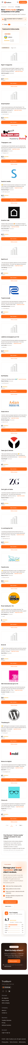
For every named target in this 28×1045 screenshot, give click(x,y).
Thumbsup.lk (5, 722)
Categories (3, 6)
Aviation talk (5, 220)
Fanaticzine (5, 567)
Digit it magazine (6, 65)
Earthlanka (4, 376)
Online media (11, 6)
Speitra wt (4, 259)
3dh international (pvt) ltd (9, 684)
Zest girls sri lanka (7, 489)
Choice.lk (4, 800)
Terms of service (14, 1042)
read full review (19, 71)
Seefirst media (6, 181)
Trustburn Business (6, 1020)
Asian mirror (5, 411)
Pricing (3, 1022)
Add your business (6, 1025)
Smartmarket (5, 104)
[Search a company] (17, 2)
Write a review (14, 86)
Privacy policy (5, 1042)
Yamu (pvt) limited (7, 450)
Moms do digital (6, 761)
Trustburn (6, 981)
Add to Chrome (7, 966)
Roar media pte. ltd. (7, 606)
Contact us (4, 1012)
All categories (5, 998)
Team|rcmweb (5, 298)
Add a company (6, 1003)
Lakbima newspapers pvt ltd (10, 337)
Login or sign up (6, 1032)
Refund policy (22, 1042)
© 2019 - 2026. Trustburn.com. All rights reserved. (14, 1039)
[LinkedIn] (9, 991)
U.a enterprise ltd (6, 528)
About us (4, 1010)
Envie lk (3, 645)
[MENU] (2, 2)
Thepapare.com (6, 142)
